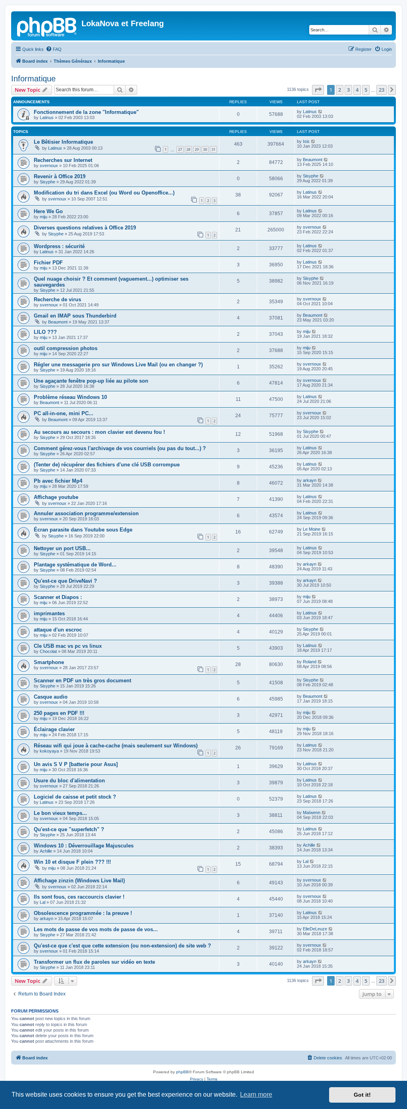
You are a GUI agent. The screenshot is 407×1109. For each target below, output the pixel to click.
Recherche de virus (57, 299)
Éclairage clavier (54, 729)
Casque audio (51, 697)
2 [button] (339, 89)
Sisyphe (47, 181)
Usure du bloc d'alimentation (69, 781)
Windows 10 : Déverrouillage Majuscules (84, 846)
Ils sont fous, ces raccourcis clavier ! (79, 897)
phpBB (182, 1072)
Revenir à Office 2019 (59, 176)
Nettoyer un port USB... (62, 548)
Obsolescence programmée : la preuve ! (83, 913)
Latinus (47, 117)
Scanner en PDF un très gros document (82, 680)
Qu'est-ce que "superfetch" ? (69, 829)
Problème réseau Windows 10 (70, 397)
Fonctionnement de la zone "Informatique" (86, 112)
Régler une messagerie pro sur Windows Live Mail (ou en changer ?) (118, 365)
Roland (309, 661)
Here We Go (48, 211)
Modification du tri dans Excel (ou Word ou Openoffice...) (104, 193)
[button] (318, 89)
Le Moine (311, 529)
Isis (306, 141)
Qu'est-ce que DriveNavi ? (65, 581)
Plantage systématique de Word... (75, 565)
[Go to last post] (320, 111)
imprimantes (49, 613)
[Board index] (47, 26)
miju (43, 216)
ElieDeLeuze (315, 928)
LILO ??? (45, 332)
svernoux (49, 165)
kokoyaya (49, 751)
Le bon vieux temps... (60, 813)
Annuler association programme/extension (86, 513)
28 (188, 149)
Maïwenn (311, 812)
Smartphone (49, 662)
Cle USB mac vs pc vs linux (68, 646)
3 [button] (348, 89)
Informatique (33, 78)
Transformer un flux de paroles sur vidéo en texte (94, 962)
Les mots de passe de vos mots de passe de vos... (96, 929)
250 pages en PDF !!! (59, 713)
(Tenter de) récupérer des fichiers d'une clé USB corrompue (107, 465)
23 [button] (381, 89)
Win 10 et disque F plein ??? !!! (72, 862)
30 (205, 149)
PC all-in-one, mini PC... (63, 413)
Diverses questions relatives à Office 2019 (85, 228)
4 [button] (357, 89)
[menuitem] (54, 49)
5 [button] (365, 89)
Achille (46, 851)
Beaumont (312, 159)
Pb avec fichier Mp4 (58, 481)
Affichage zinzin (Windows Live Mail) (79, 881)
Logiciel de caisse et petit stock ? (75, 797)
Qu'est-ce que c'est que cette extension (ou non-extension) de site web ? (122, 946)
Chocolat (48, 651)
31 (213, 149)
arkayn (309, 480)
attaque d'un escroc (58, 630)
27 (180, 149)
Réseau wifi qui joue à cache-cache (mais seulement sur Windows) (116, 746)
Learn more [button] (256, 1094)
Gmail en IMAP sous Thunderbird (75, 316)
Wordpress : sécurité (59, 246)
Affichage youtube (56, 497)
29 (197, 149)
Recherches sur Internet (63, 160)
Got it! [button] (362, 1095)
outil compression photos (65, 348)
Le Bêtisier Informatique (63, 142)
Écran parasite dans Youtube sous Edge (83, 530)
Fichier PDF (48, 263)
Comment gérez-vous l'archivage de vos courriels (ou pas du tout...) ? (120, 448)
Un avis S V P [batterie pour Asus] (76, 764)
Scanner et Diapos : (58, 597)
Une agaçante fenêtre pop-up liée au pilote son (91, 381)
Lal (305, 861)
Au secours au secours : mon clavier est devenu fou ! (99, 432)
